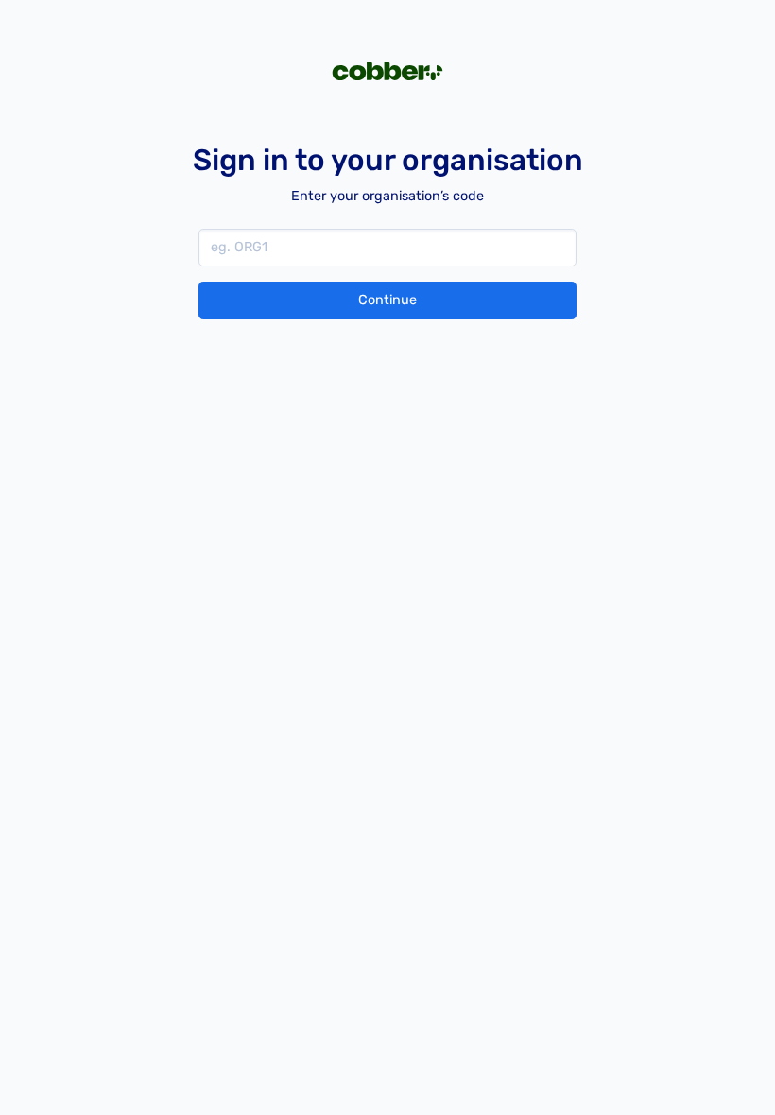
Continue (387, 300)
